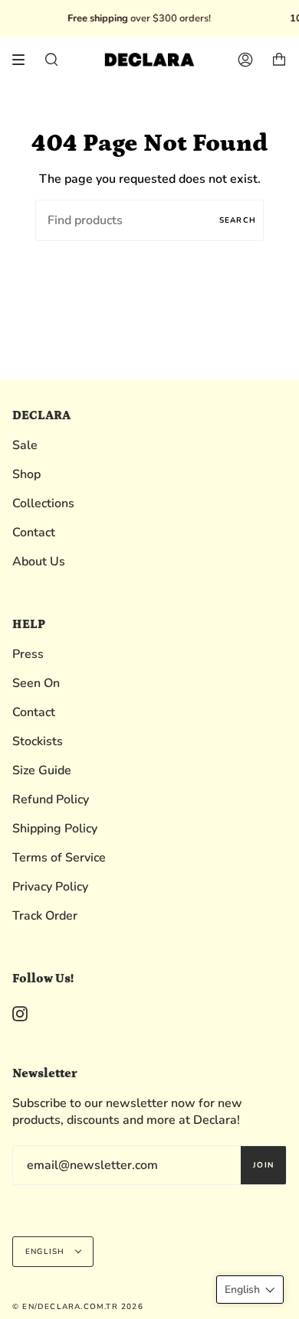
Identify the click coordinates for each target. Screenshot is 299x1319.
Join (263, 1165)
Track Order (44, 915)
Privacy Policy (50, 886)
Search (237, 220)
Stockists (37, 741)
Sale (25, 445)
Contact (33, 532)
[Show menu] (23, 59)
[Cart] (279, 60)
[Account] (245, 60)
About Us (38, 561)
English (46, 1251)
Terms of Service (59, 857)
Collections (43, 503)
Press (28, 654)
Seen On (36, 683)
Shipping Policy (54, 828)
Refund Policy (50, 799)
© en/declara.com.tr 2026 (77, 1306)
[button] (250, 1289)
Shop (26, 474)
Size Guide (41, 770)
